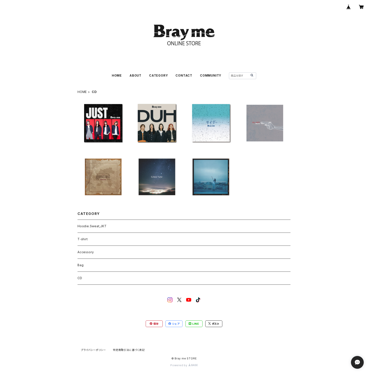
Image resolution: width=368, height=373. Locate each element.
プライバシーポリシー (93, 350)
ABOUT (135, 75)
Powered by (179, 365)
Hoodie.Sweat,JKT (92, 226)
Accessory (86, 252)
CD (80, 278)
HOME (117, 75)
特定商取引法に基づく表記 (129, 350)
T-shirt (83, 239)
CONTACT (183, 75)
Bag (80, 265)
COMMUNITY (210, 75)
